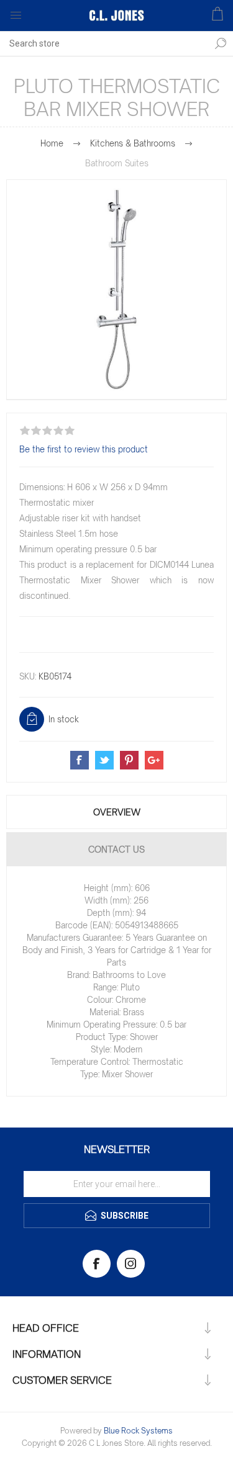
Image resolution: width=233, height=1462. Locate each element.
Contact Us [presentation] (116, 849)
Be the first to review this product (83, 449)
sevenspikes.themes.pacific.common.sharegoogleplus (154, 760)
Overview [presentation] (116, 812)
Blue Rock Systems (138, 1430)
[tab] (116, 812)
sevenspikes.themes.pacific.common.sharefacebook (79, 760)
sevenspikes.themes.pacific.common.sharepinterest (129, 760)
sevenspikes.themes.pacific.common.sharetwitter (104, 760)
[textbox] (104, 43)
